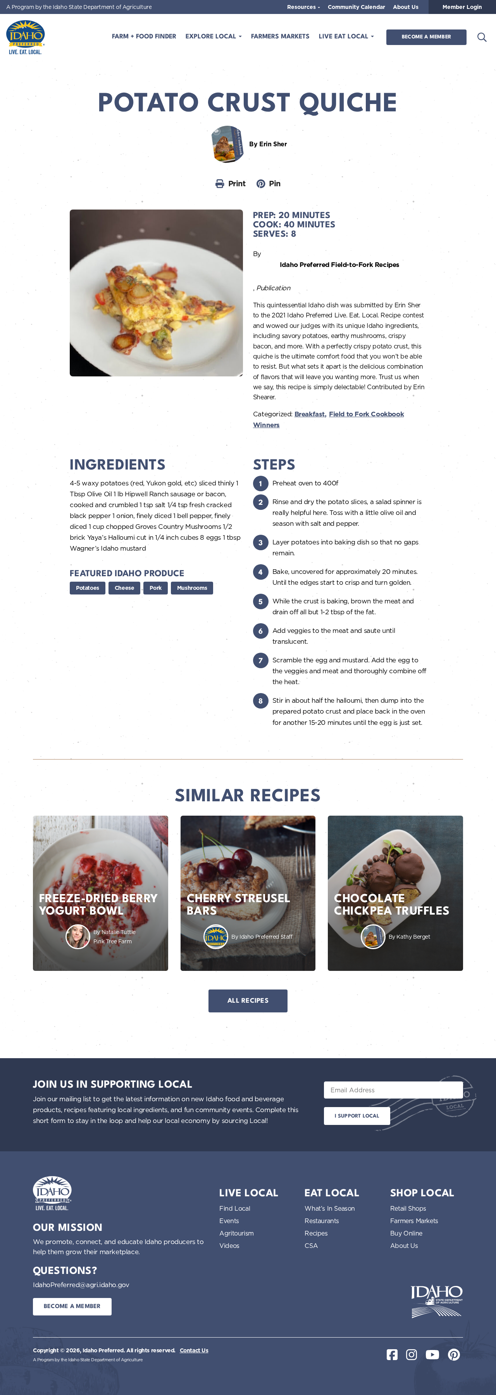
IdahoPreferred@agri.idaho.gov (81, 1285)
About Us (405, 6)
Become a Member (426, 37)
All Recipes (248, 1001)
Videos (229, 1245)
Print (237, 183)
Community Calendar (356, 6)
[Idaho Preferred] (25, 37)
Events (229, 1221)
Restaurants (322, 1221)
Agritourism (236, 1233)
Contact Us (194, 1350)
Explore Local (212, 37)
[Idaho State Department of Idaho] (436, 1301)
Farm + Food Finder (144, 37)
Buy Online (406, 1233)
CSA (311, 1245)
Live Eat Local (344, 37)
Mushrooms (192, 587)
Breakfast (309, 414)
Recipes (316, 1233)
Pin (275, 183)
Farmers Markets (280, 37)
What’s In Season (330, 1208)
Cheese (124, 587)
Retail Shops (408, 1208)
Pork (155, 587)
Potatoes (87, 587)
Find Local (234, 1208)
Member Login (462, 6)
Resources (302, 6)
